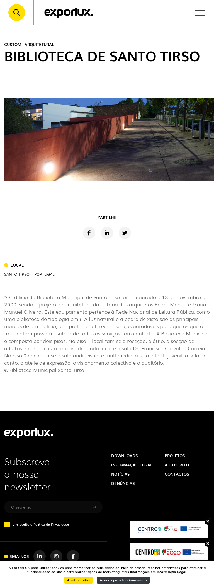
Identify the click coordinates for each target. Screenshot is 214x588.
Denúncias (123, 483)
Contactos (177, 474)
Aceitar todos (78, 579)
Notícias (120, 474)
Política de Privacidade (51, 524)
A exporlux (177, 465)
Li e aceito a (41, 524)
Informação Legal (171, 571)
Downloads (124, 455)
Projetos (175, 455)
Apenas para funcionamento (123, 579)
